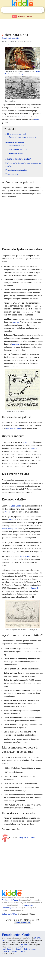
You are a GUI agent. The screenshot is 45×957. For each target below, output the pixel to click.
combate (15, 344)
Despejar (36, 10)
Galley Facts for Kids (26, 837)
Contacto (24, 951)
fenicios (34, 448)
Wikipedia (24, 944)
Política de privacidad (10, 951)
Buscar (41, 9)
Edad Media (16, 505)
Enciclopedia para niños (10, 38)
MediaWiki (19, 947)
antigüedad (27, 442)
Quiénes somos (30, 949)
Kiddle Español (7, 949)
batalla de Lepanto (20, 74)
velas (36, 119)
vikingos (8, 511)
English (29, 16)
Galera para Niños (9, 914)
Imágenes (21, 16)
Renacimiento (25, 556)
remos (20, 116)
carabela (12, 519)
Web (14, 16)
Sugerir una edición (22, 922)
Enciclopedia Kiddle (10, 900)
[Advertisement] (22, 25)
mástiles (15, 322)
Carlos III (34, 588)
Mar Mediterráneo (13, 428)
